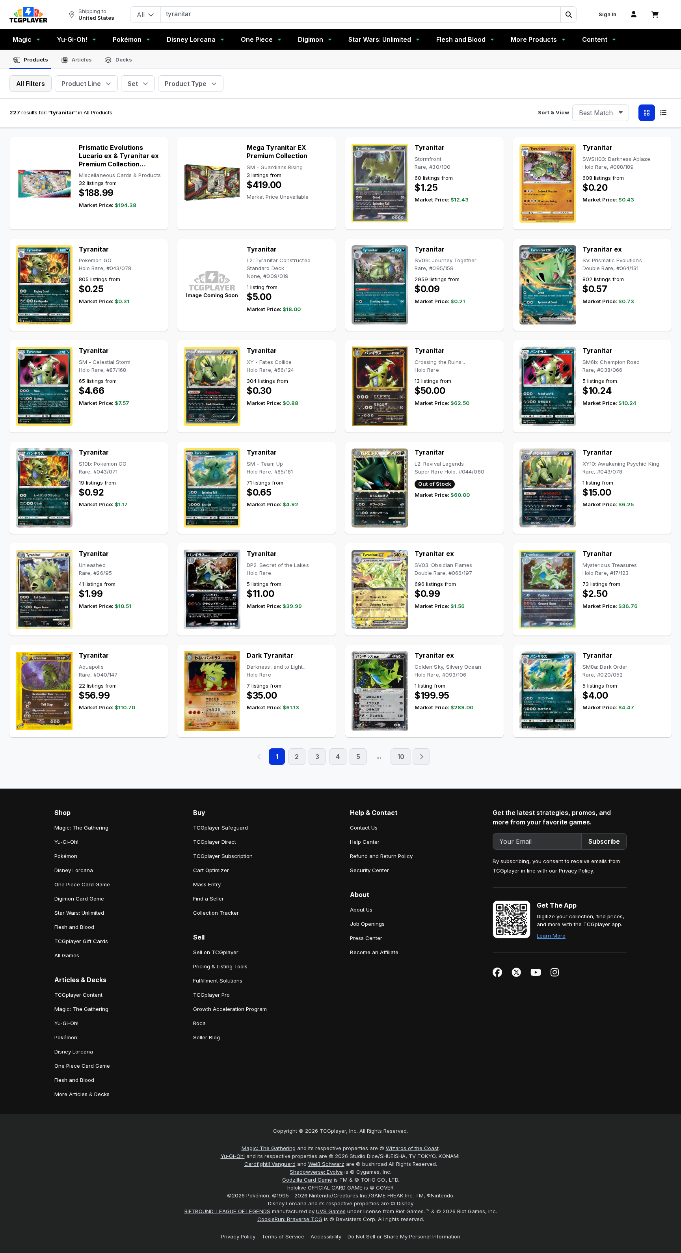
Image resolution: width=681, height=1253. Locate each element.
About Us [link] (361, 909)
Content (594, 39)
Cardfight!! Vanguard (270, 1164)
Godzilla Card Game (307, 1180)
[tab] (30, 60)
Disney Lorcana (191, 39)
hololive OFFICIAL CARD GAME (325, 1187)
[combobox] (600, 112)
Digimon (310, 39)
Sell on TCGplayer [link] (215, 952)
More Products (534, 39)
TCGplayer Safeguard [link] (220, 827)
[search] (361, 13)
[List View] (663, 112)
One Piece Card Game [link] (82, 884)
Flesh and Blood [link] (74, 927)
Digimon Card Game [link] (79, 898)
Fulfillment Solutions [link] (217, 980)
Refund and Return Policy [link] (381, 856)
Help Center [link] (365, 842)
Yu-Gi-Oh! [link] (66, 842)
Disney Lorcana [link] (73, 870)
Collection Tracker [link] (216, 913)
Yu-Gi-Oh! (72, 39)
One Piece (257, 39)
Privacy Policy (576, 870)
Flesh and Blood (461, 39)
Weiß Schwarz (326, 1164)
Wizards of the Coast (412, 1148)
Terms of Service (283, 1236)
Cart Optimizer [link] (211, 870)
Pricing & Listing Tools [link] (220, 966)
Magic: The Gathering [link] (81, 827)
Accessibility (326, 1236)
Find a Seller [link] (208, 898)
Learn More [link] (551, 935)
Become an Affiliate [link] (374, 952)
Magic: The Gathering (269, 1148)
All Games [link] (66, 955)
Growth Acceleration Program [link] (230, 1009)
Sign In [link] (607, 14)
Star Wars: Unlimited (379, 39)
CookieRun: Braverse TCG (289, 1219)
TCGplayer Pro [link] (211, 995)
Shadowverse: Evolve (316, 1172)
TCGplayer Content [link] (78, 995)
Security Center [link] (369, 870)
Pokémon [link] (65, 856)
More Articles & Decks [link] (82, 1094)
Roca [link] (199, 1023)
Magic (22, 39)
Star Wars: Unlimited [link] (79, 913)
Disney (405, 1203)
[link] (28, 14)
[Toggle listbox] (621, 113)
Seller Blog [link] (206, 1037)
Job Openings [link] (367, 924)
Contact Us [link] (364, 827)
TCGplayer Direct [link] (214, 842)
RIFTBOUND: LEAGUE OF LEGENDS (227, 1211)
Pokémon (127, 39)
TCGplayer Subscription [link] (223, 856)
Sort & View (553, 112)
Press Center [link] (366, 938)
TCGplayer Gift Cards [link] (81, 941)
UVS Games (331, 1211)
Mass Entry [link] (207, 884)
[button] (568, 14)
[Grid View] (646, 112)
